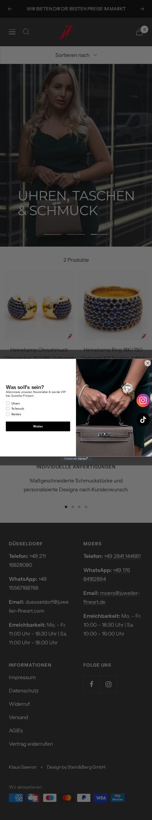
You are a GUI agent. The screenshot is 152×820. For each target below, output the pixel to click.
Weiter (37, 426)
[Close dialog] (148, 363)
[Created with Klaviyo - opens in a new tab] (76, 459)
